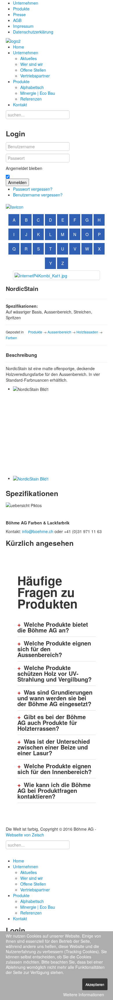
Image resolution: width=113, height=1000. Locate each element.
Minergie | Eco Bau (37, 93)
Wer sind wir (31, 64)
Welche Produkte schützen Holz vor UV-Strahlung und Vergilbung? (54, 673)
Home (18, 47)
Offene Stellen (33, 70)
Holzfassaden (87, 331)
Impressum (23, 26)
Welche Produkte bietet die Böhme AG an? (52, 627)
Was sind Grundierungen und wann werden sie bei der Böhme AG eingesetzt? (54, 698)
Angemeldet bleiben (24, 168)
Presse (19, 14)
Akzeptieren (94, 984)
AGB (17, 20)
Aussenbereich (59, 331)
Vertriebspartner (35, 76)
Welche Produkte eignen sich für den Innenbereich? (54, 769)
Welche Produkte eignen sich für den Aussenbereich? (54, 649)
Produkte (21, 9)
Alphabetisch (32, 87)
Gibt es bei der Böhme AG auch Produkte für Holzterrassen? (51, 722)
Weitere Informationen (83, 994)
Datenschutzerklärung (33, 32)
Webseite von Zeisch (25, 835)
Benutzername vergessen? (38, 195)
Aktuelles (28, 58)
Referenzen (31, 99)
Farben (11, 337)
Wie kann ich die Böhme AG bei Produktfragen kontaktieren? (54, 790)
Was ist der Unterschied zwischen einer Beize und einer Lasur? (53, 747)
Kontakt (20, 104)
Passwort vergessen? (32, 189)
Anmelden (17, 182)
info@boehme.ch (37, 531)
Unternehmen (25, 3)
